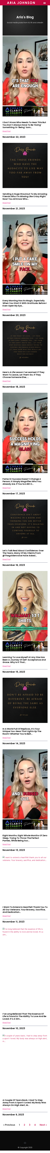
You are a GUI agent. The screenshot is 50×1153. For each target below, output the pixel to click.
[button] (44, 3)
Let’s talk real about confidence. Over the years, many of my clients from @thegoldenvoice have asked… (23, 553)
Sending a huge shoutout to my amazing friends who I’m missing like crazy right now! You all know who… (25, 196)
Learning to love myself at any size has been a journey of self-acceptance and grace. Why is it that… (24, 660)
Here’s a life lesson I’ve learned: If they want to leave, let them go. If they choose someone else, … (23, 375)
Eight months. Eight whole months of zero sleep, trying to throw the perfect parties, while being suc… (25, 838)
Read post (7, 131)
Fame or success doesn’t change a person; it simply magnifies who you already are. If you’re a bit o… (22, 481)
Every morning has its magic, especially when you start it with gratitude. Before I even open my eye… (25, 303)
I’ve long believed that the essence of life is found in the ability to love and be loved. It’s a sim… (24, 1016)
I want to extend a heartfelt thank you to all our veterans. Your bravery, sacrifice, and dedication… (25, 910)
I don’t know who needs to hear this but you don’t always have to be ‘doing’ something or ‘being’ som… (24, 125)
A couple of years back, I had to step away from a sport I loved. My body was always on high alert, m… (24, 1103)
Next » (43, 1124)
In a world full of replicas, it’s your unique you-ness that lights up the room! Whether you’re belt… (22, 731)
